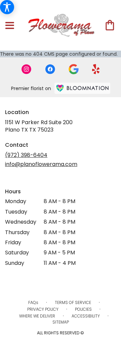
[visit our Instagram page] (26, 69)
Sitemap (60, 322)
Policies (83, 309)
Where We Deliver (37, 316)
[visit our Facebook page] (50, 69)
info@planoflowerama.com (41, 164)
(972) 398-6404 (26, 155)
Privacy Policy (42, 309)
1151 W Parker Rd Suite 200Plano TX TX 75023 (39, 126)
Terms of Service (73, 302)
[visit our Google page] (73, 69)
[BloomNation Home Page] (82, 88)
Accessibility (86, 316)
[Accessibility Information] (7, 7)
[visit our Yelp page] (96, 69)
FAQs (33, 302)
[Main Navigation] (9, 26)
